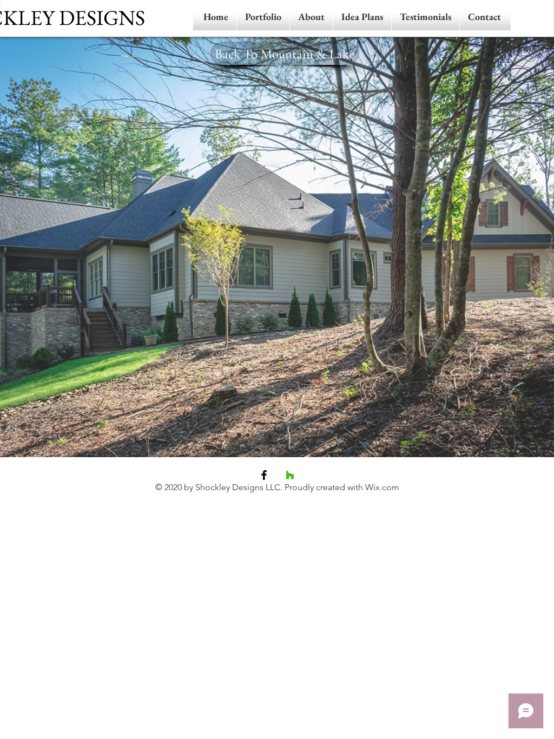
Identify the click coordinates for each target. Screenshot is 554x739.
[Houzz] (289, 475)
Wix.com (382, 487)
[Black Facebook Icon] (264, 475)
